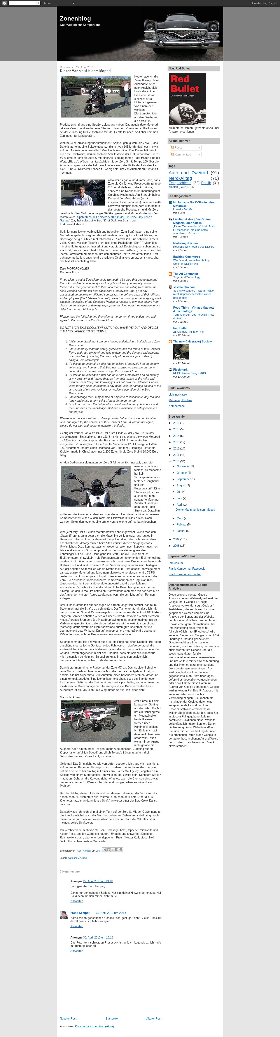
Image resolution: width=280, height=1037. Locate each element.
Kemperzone (177, 406)
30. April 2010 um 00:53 (111, 912)
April (180, 504)
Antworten (76, 901)
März (180, 518)
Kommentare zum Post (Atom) (94, 1026)
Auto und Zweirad (77, 858)
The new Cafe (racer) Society (192, 341)
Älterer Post (153, 1018)
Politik (206, 183)
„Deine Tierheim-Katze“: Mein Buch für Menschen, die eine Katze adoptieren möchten (194, 230)
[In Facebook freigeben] (117, 849)
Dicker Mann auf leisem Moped (195, 509)
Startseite (111, 1018)
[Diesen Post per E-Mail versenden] (104, 849)
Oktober (182, 472)
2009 (176, 539)
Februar (182, 524)
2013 (176, 442)
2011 (176, 454)
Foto (186, 187)
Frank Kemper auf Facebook (187, 568)
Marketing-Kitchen (185, 243)
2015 (176, 429)
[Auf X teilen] (112, 849)
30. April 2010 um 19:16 (98, 937)
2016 (176, 423)
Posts (178, 147)
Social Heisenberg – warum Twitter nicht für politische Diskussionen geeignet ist (194, 294)
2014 (176, 435)
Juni (180, 498)
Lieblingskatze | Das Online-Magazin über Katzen (192, 221)
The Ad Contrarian (185, 273)
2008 (176, 545)
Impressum (176, 563)
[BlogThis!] (108, 849)
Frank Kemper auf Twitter (185, 574)
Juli (179, 491)
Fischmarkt (180, 369)
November (184, 466)
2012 (176, 448)
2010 (176, 461)
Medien (173, 186)
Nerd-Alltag (180, 178)
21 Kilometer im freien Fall (188, 331)
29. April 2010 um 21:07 (98, 881)
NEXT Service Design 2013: (189, 373)
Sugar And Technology (186, 277)
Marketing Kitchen (180, 400)
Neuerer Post (68, 1018)
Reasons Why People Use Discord (193, 246)
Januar (181, 530)
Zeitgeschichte (180, 183)
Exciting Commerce (186, 256)
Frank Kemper (79, 912)
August (182, 485)
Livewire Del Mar (183, 209)
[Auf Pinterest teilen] (121, 849)
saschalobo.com (184, 287)
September (184, 479)
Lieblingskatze (178, 394)
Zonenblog (75, 18)
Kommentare (182, 154)
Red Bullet (180, 328)
